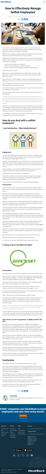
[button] (44, 2)
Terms (6, 469)
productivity (29, 189)
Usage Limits (9, 470)
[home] (21, 2)
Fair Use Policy (3, 470)
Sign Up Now (23, 415)
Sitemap (15, 472)
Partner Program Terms (12, 469)
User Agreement (20, 469)
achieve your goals (25, 366)
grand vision (22, 297)
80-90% (29, 197)
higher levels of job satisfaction (12, 189)
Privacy (2, 469)
